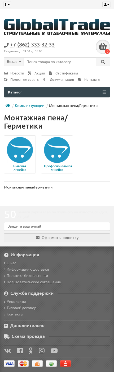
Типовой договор (21, 308)
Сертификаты (66, 73)
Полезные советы (25, 80)
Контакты (92, 80)
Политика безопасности (27, 276)
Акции (39, 73)
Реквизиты (16, 301)
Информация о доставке (28, 269)
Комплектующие (29, 105)
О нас (11, 263)
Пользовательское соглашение (34, 282)
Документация (61, 80)
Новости (17, 73)
